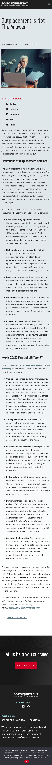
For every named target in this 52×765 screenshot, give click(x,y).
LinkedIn (14, 109)
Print (12, 124)
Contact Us (24, 665)
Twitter (13, 103)
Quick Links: (8, 715)
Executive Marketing (17, 618)
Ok (27, 761)
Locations (34, 720)
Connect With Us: (26, 702)
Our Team (21, 720)
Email (12, 119)
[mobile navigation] (49, 4)
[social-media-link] (23, 706)
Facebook (14, 114)
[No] (49, 756)
